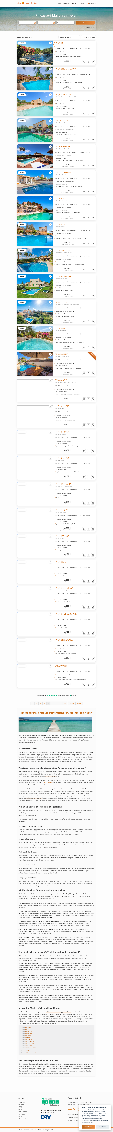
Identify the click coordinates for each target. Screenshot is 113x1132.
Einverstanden (88, 1126)
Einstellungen (102, 1126)
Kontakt (82, 3)
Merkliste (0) (92, 3)
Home (59, 3)
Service (74, 3)
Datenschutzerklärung (88, 1122)
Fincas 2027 (66, 3)
